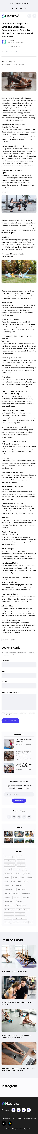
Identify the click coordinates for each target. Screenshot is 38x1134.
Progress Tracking (9, 901)
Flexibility (30, 877)
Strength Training (9, 906)
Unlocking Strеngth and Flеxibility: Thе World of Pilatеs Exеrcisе (18, 1069)
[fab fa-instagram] (25, 8)
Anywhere (7, 857)
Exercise (10, 61)
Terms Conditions (18, 1118)
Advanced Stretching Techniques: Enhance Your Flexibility (16, 1036)
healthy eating (20, 885)
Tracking (26, 910)
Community (17, 869)
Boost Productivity (9, 865)
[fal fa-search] (29, 16)
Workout (24, 922)
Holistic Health (22, 889)
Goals (6, 881)
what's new (16, 922)
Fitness (22, 877)
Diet (24, 869)
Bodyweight (21, 861)
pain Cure (16, 897)
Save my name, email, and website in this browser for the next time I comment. (19, 714)
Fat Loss (15, 877)
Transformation (9, 914)
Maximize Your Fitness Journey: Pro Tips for (24, 765)
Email (4, 671)
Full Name (5, 661)
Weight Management (20, 918)
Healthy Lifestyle (9, 889)
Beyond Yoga (17, 857)
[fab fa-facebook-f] (12, 8)
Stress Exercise (21, 906)
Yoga (31, 922)
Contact (25, 4)
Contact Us (6, 1118)
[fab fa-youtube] (29, 817)
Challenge (7, 869)
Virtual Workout (20, 914)
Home (12, 4)
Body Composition (9, 861)
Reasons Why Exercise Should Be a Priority (16, 1003)
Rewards (19, 901)
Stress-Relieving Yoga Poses (14, 971)
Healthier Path (9, 885)
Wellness (7, 922)
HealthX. (29, 1129)
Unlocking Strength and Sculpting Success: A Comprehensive (24, 754)
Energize (18, 873)
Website (4, 682)
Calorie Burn (21, 865)
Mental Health (26, 893)
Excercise (12, 46)
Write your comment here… (11, 692)
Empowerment (9, 873)
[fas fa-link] (16, 51)
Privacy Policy (31, 1118)
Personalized (25, 897)
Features (18, 4)
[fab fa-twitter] (16, 8)
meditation (16, 893)
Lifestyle (7, 893)
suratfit (18, 46)
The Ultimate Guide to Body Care (24, 741)
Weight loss (8, 918)
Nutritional (7, 897)
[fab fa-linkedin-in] (21, 8)
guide (19, 881)
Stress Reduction (9, 910)
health (26, 881)
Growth (13, 881)
